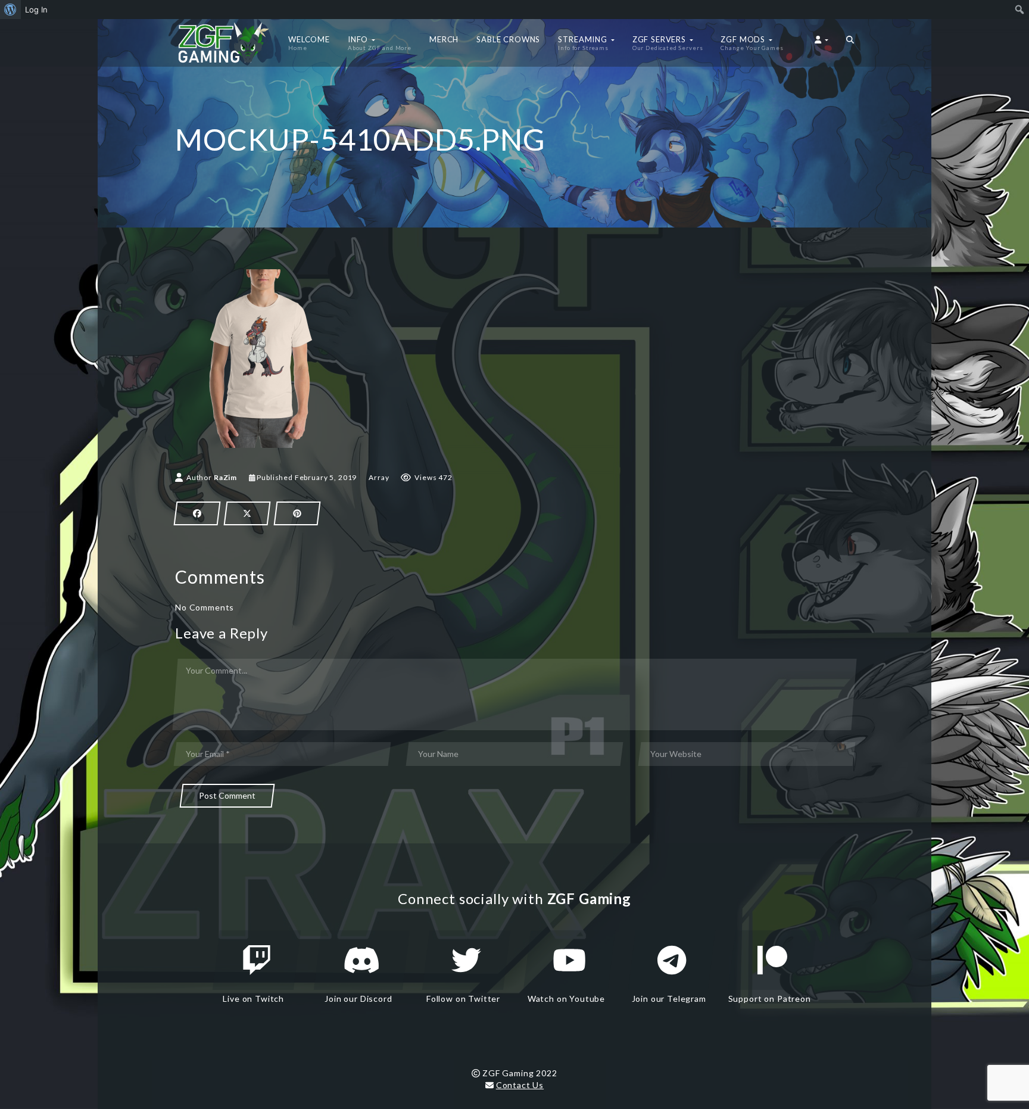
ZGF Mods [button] (752, 43)
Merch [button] (444, 39)
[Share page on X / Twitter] (247, 513)
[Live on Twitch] (256, 960)
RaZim (225, 477)
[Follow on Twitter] (466, 960)
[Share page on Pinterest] (297, 513)
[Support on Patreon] (772, 960)
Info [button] (379, 43)
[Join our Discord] (361, 960)
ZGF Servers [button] (667, 43)
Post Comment (227, 795)
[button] (850, 43)
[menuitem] (10, 9)
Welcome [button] (309, 43)
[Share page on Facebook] (197, 513)
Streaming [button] (583, 43)
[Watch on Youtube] (569, 960)
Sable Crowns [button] (508, 39)
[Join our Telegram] (672, 960)
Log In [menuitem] (36, 9)
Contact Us (520, 1085)
